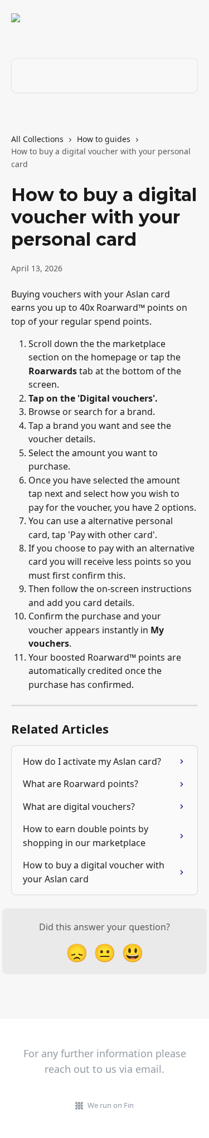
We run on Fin (111, 1105)
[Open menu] (188, 22)
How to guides (103, 139)
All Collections (37, 139)
